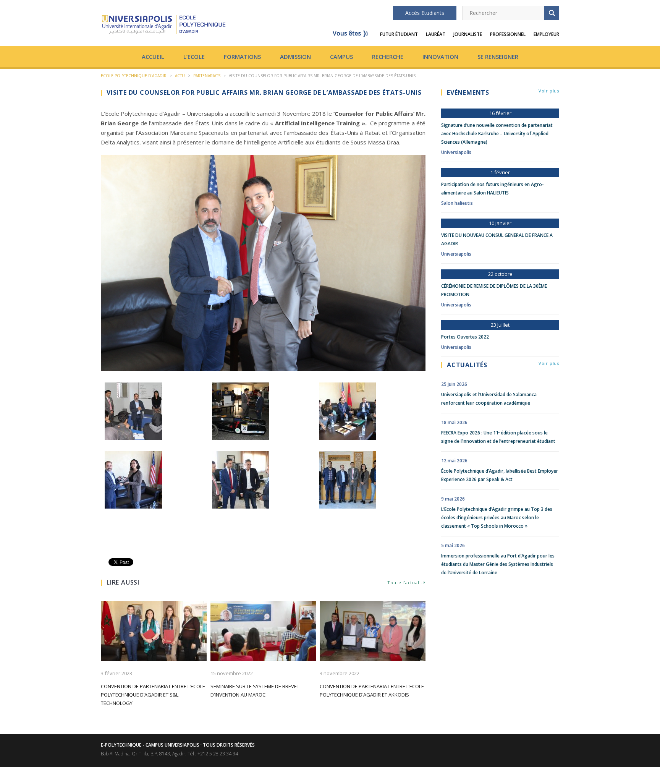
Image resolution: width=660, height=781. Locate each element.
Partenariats (206, 75)
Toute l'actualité (406, 582)
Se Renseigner (497, 56)
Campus (341, 56)
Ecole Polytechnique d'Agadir (134, 75)
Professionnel (508, 34)
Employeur (546, 34)
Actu (180, 75)
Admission (295, 56)
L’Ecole (194, 56)
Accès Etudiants (424, 12)
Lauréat (435, 34)
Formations (242, 56)
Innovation (440, 56)
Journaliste (467, 34)
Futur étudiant (399, 34)
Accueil (153, 56)
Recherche (387, 56)
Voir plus (549, 91)
